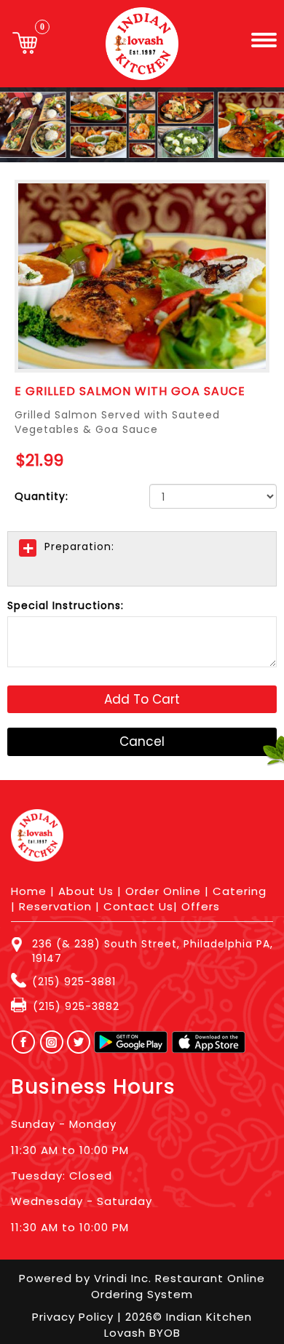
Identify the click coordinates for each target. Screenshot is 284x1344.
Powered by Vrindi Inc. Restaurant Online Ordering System (142, 1286)
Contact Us (138, 906)
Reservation (55, 906)
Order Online (163, 891)
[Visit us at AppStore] (209, 1042)
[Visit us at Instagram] (55, 1042)
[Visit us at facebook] (20, 1042)
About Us (86, 891)
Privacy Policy (74, 1316)
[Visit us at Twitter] (79, 1042)
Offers (200, 906)
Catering (240, 891)
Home (29, 891)
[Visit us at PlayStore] (131, 1042)
